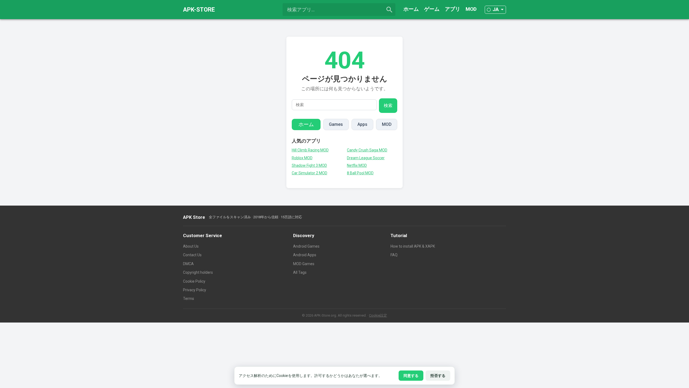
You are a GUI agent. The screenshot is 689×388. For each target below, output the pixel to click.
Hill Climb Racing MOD (310, 150)
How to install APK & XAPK (413, 246)
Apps (362, 124)
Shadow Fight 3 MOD (309, 165)
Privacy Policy (194, 290)
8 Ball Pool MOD (360, 173)
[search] (389, 9)
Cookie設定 (378, 315)
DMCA (188, 264)
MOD (471, 9)
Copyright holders (198, 272)
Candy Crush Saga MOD (367, 150)
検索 (388, 105)
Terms (188, 298)
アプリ (452, 9)
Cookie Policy (194, 281)
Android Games (306, 246)
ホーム (411, 9)
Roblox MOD (302, 158)
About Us (191, 246)
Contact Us (192, 255)
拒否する (437, 375)
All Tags (300, 272)
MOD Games (303, 264)
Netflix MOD (357, 165)
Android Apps (304, 255)
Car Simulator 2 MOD (309, 173)
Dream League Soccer (366, 158)
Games (336, 124)
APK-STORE (199, 9)
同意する (411, 375)
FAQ (394, 255)
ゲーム (432, 9)
